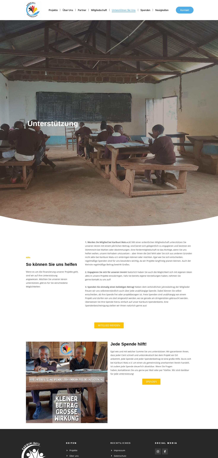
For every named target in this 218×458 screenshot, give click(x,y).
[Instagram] (158, 451)
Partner (82, 10)
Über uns (68, 10)
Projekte (53, 10)
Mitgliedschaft (99, 10)
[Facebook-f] (165, 451)
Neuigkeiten (162, 10)
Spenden (145, 10)
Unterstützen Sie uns (124, 10)
